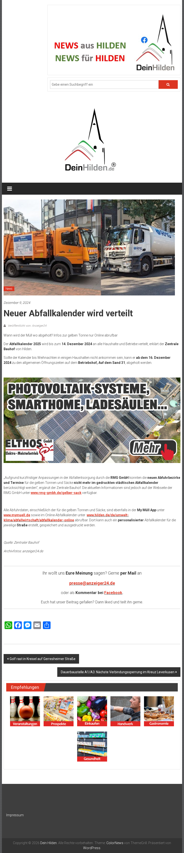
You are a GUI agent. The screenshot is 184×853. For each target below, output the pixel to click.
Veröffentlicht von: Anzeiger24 (26, 325)
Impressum (15, 815)
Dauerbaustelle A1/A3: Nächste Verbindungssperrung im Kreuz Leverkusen (117, 672)
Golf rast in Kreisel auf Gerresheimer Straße (42, 659)
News (9, 288)
